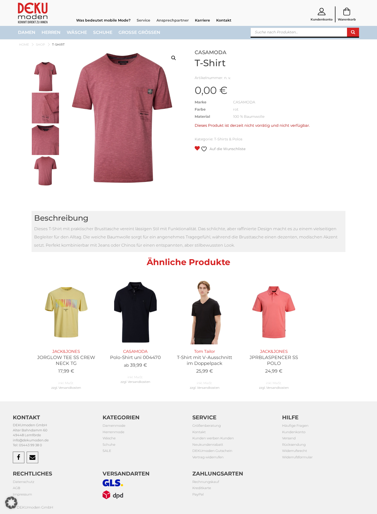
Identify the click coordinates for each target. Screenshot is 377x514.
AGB (16, 488)
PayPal (198, 494)
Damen (26, 32)
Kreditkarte (201, 488)
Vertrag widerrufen (208, 457)
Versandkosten (69, 388)
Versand (289, 438)
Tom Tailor (204, 361)
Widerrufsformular (297, 457)
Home (24, 44)
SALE (107, 451)
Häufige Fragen (295, 425)
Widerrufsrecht (294, 451)
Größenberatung (206, 425)
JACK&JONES (66, 361)
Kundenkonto (293, 432)
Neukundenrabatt (207, 444)
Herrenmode (113, 432)
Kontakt (223, 20)
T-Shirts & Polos (228, 139)
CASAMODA (135, 358)
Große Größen (139, 32)
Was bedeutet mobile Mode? (103, 20)
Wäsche (77, 32)
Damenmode (114, 425)
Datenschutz (23, 482)
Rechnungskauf (205, 482)
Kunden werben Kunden (213, 438)
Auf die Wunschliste (227, 149)
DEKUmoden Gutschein (212, 451)
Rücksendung (294, 444)
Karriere (202, 20)
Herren (51, 32)
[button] (173, 58)
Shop (40, 44)
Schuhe (102, 32)
